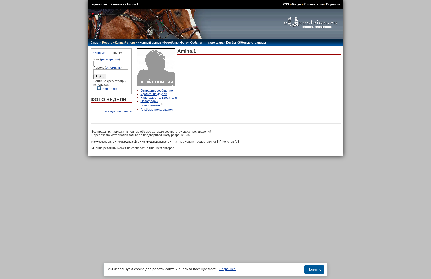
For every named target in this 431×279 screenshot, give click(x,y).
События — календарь (207, 42)
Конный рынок (150, 42)
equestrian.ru (101, 4)
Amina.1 (132, 4)
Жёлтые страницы (252, 42)
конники (118, 4)
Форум (296, 4)
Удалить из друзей (154, 94)
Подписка (333, 4)
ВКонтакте (109, 89)
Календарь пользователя (159, 97)
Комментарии (314, 4)
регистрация (110, 59)
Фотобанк (170, 42)
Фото (184, 42)
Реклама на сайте (128, 141)
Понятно (314, 269)
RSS (286, 4)
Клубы (231, 42)
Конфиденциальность (155, 141)
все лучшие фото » (118, 111)
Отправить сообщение (157, 90)
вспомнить (113, 67)
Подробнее (227, 269)
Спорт (95, 42)
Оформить (100, 53)
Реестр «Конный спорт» (119, 42)
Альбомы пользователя (157, 109)
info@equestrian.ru (102, 141)
